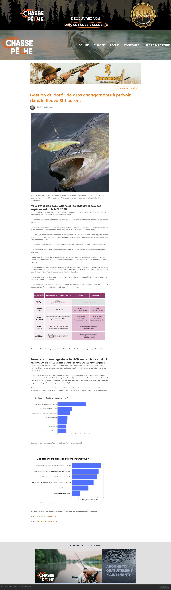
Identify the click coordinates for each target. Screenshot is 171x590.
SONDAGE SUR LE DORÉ (47, 521)
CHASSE (99, 45)
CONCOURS (131, 45)
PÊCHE (114, 45)
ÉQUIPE (84, 45)
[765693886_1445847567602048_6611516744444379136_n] (85, 73)
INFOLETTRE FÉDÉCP (47, 516)
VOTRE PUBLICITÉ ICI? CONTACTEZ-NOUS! (85, 545)
